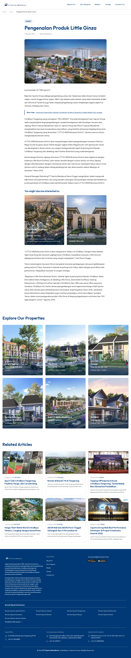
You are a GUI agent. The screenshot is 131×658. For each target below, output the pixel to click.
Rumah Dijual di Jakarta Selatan (15, 618)
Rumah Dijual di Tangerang (76, 611)
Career (108, 4)
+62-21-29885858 (97, 641)
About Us (71, 4)
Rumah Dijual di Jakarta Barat (15, 611)
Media (97, 4)
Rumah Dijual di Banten (44, 615)
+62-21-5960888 (14, 639)
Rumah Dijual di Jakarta (44, 611)
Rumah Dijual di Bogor (74, 615)
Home (4, 12)
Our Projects (85, 4)
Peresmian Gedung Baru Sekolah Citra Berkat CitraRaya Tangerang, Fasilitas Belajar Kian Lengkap (69, 112)
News (11, 12)
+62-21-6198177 (54, 641)
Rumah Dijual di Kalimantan (107, 611)
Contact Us (119, 4)
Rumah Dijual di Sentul (105, 615)
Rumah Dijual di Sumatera (13, 615)
